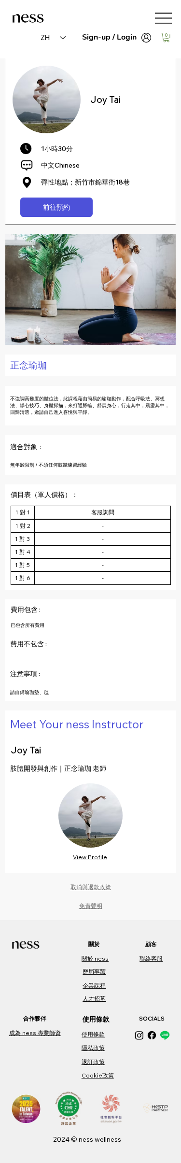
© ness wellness (96, 1139)
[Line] (164, 1035)
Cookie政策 (98, 1075)
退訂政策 (93, 1061)
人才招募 (94, 998)
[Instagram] (139, 1035)
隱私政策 (93, 1047)
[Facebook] (151, 1035)
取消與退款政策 (90, 887)
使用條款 (93, 1034)
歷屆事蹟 (94, 971)
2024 (62, 1139)
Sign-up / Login (109, 37)
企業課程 (94, 985)
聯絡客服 (151, 958)
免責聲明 (90, 905)
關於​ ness (95, 958)
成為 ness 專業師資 (35, 1032)
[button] (166, 37)
